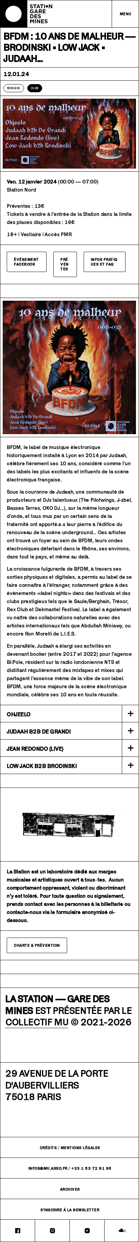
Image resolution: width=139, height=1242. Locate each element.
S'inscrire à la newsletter (69, 1210)
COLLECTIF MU (36, 1021)
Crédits (48, 1147)
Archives (70, 1189)
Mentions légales (80, 1147)
